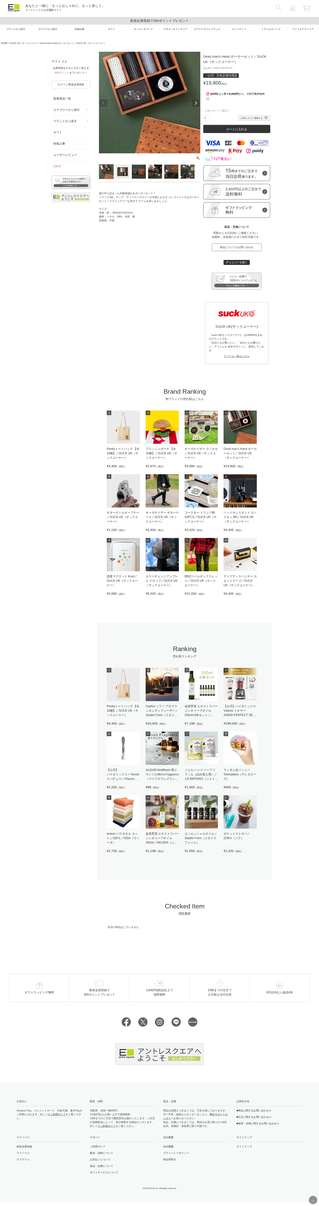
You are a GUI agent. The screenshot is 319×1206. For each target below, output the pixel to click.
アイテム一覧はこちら (237, 356)
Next (196, 103)
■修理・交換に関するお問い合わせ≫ (257, 1123)
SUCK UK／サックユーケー (24, 43)
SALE (57, 166)
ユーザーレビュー (65, 154)
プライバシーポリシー (176, 1153)
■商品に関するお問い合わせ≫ (254, 1110)
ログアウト (23, 1159)
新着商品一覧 (62, 98)
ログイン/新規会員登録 (71, 84)
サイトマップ (244, 1146)
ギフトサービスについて (104, 1172)
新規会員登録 (24, 1146)
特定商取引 (169, 1159)
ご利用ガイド (58, 1114)
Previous (103, 103)
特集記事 (59, 143)
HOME (4, 43)
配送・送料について (101, 1153)
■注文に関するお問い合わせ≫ (254, 1116)
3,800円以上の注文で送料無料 (159, 21)
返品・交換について (101, 1165)
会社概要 (168, 1146)
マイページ (23, 1153)
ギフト (57, 132)
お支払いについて (100, 1159)
